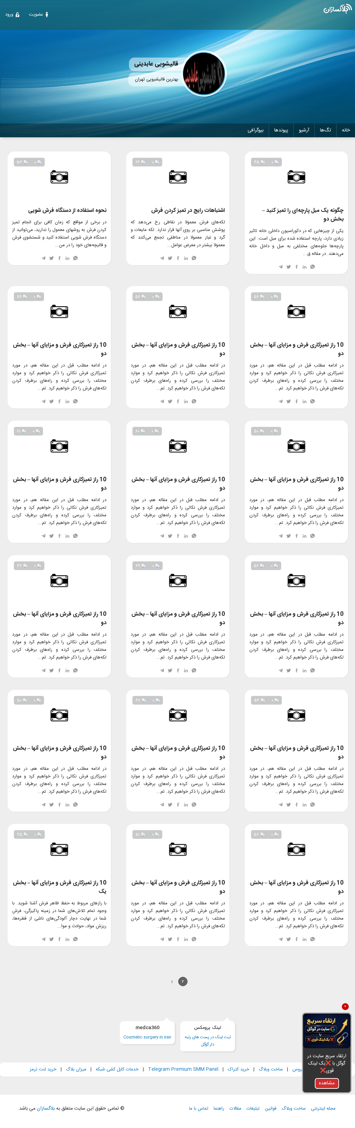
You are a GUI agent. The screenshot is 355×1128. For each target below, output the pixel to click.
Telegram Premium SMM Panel (183, 1069)
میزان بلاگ (76, 1069)
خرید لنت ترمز (43, 1069)
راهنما (219, 1108)
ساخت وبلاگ (271, 1069)
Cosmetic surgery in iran (147, 1032)
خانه (346, 130)
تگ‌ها (325, 130)
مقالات (235, 1108)
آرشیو (304, 130)
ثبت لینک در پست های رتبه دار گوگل (208, 1036)
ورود (9, 14)
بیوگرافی (255, 130)
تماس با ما (198, 1108)
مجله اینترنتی (323, 1108)
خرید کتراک (238, 1069)
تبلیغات (253, 1108)
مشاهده (327, 1083)
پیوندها (281, 130)
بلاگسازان (45, 1108)
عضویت (36, 14)
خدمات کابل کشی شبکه (117, 1069)
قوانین (270, 1108)
